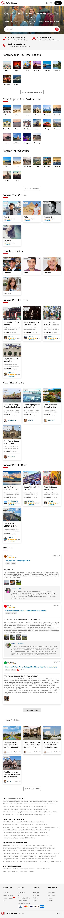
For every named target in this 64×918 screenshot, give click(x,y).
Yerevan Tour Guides (37, 812)
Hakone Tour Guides (9, 804)
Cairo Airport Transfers (26, 871)
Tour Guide (51, 892)
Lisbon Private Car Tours (47, 856)
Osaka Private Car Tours (44, 845)
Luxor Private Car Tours (26, 851)
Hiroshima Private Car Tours (11, 848)
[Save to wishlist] (20, 202)
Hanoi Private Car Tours (45, 859)
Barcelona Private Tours (10, 832)
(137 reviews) (22, 588)
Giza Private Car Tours (10, 851)
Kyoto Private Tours (23, 822)
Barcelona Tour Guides (41, 809)
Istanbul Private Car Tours (30, 853)
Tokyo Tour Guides (9, 801)
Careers (50, 898)
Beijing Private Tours (40, 832)
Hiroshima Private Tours (10, 824)
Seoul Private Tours (41, 824)
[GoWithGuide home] (9, 3)
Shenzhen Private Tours (51, 827)
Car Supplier (52, 895)
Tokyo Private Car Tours (10, 845)
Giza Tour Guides (35, 804)
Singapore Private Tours (10, 838)
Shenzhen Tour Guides (23, 806)
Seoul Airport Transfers (27, 869)
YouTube (35, 898)
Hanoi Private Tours (24, 835)
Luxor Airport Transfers (10, 871)
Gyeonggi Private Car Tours (52, 861)
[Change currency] (46, 3)
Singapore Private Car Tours (32, 861)
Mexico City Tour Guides (10, 809)
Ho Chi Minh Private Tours (40, 835)
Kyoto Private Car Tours (27, 845)
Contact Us (21, 892)
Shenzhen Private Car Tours (11, 853)
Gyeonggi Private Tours (27, 838)
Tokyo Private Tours (9, 822)
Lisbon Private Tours (25, 832)
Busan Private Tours (42, 830)
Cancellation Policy (24, 903)
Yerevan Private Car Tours (28, 859)
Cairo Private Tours (36, 827)
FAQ (19, 895)
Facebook (36, 895)
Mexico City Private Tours (26, 830)
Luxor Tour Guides (49, 804)
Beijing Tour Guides (23, 812)
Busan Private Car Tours (10, 856)
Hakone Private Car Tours (30, 848)
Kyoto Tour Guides (22, 801)
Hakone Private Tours (26, 824)
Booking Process (8, 895)
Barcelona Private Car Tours (28, 856)
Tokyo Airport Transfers (10, 869)
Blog (4, 901)
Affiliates (50, 901)
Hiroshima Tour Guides (50, 801)
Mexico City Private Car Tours (49, 853)
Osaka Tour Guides (36, 801)
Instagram (36, 892)
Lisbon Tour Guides (9, 812)
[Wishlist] (51, 3)
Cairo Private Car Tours (43, 851)
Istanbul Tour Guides (38, 806)
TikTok (35, 901)
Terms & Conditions (24, 898)
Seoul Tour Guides (23, 804)
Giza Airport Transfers (43, 869)
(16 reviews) (21, 643)
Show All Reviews (32, 710)
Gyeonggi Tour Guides (43, 814)
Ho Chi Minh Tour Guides (10, 814)
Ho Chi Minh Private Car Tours (12, 861)
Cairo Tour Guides (8, 806)
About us (5, 892)
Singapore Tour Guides (27, 814)
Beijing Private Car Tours (10, 859)
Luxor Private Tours (22, 827)
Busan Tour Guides (26, 809)
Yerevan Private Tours (9, 835)
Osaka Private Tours (37, 822)
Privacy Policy (22, 901)
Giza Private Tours (8, 827)
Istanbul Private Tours (9, 830)
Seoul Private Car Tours (47, 848)
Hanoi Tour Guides (51, 812)
